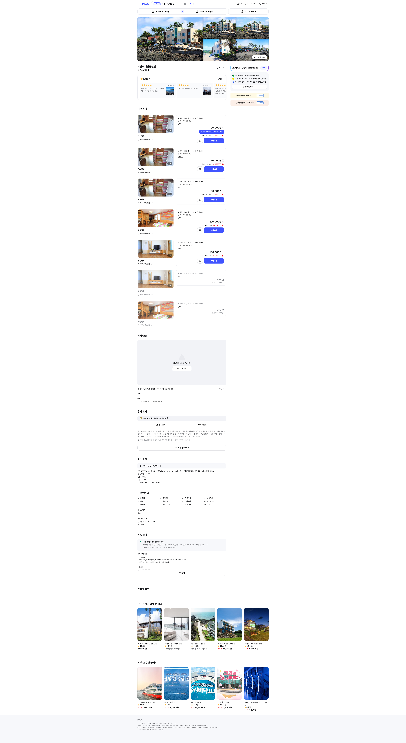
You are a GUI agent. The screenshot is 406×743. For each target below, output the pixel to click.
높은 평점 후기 (160, 425)
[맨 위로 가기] (400, 737)
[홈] (145, 4)
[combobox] (172, 4)
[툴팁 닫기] (222, 131)
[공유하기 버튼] (224, 68)
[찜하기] (218, 68)
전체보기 (221, 79)
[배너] (249, 95)
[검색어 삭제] (185, 4)
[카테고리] (139, 4)
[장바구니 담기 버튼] (200, 140)
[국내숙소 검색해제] (159, 3)
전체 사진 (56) (261, 57)
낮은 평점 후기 (203, 425)
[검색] (190, 4)
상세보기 (180, 124)
